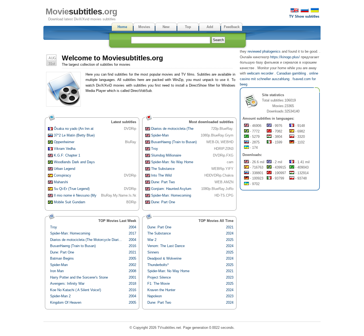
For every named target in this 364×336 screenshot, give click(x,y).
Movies (144, 27)
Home (122, 27)
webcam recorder (260, 73)
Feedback (232, 27)
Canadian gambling (291, 73)
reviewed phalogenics (264, 51)
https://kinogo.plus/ (285, 57)
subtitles (81, 11)
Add (210, 27)
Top (188, 27)
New (166, 27)
